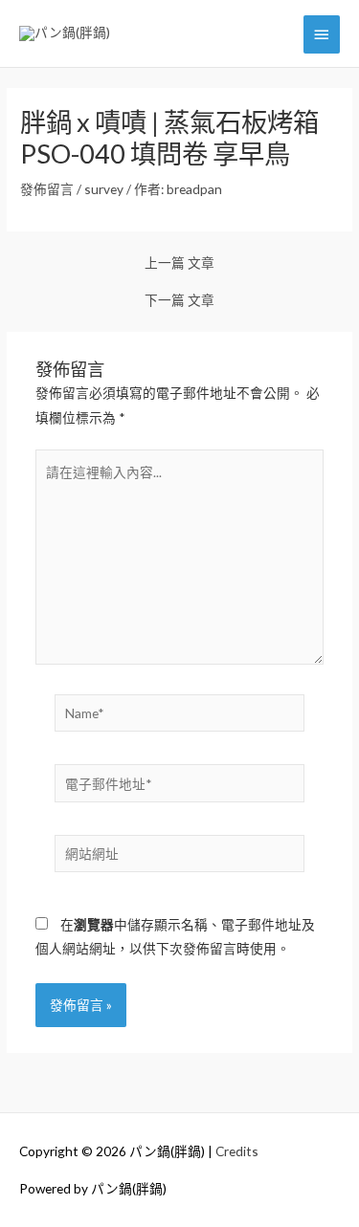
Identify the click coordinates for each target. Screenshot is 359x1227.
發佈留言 (47, 189)
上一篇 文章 (179, 263)
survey (103, 189)
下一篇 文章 (179, 300)
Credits (236, 1151)
